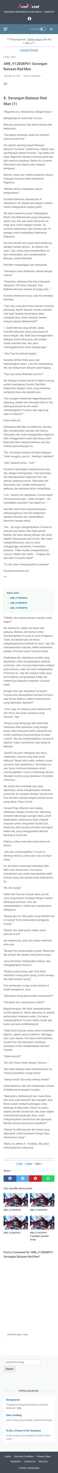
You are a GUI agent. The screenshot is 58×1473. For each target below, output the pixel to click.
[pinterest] (35, 1178)
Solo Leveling (14, 1415)
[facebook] (29, 18)
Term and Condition (24, 1456)
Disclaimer (15, 1461)
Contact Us (29, 1461)
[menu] (7, 29)
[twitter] (22, 1178)
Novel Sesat (33, 1468)
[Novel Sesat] (29, 6)
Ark (5, 83)
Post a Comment (32, 76)
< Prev (19, 1163)
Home (8, 1456)
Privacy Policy (44, 1456)
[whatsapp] (48, 1178)
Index (29, 1163)
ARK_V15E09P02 (18, 608)
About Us (43, 1461)
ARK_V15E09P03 (18, 603)
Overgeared (13, 1399)
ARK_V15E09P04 (18, 598)
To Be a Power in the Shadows (23, 1430)
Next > (38, 1163)
